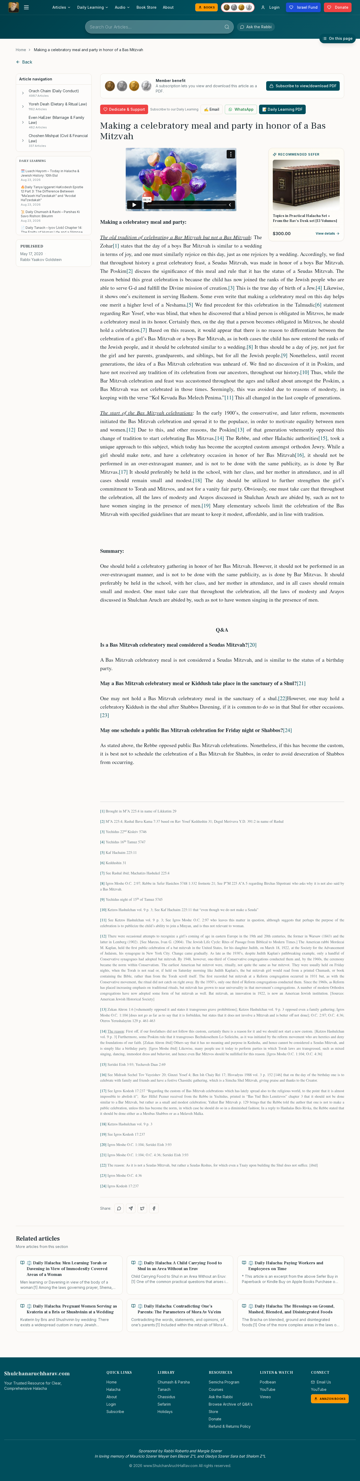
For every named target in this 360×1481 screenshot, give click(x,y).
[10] (304, 372)
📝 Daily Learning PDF (282, 109)
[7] (144, 329)
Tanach (164, 1389)
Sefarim (164, 1404)
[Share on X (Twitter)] (142, 1208)
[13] (239, 429)
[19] (206, 505)
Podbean (268, 1382)
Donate (215, 1419)
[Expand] (23, 93)
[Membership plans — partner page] (238, 7)
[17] (123, 471)
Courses (216, 1389)
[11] (229, 397)
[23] (104, 715)
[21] (301, 683)
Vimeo (265, 1397)
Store (213, 1411)
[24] (287, 730)
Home (21, 49)
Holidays (165, 1411)
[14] (219, 438)
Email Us (324, 1382)
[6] (318, 304)
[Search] (227, 27)
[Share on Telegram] (130, 1208)
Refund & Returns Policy (230, 1426)
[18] (197, 480)
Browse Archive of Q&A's (230, 1404)
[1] (116, 245)
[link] (88, 49)
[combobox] (159, 26)
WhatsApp (244, 109)
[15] (322, 438)
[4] (319, 287)
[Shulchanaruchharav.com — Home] (13, 7)
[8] (250, 346)
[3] (231, 287)
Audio (120, 7)
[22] (282, 698)
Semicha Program (224, 1382)
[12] (131, 429)
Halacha (113, 1389)
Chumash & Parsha (174, 1382)
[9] (284, 355)
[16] (299, 454)
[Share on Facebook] (154, 1208)
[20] (252, 644)
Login (111, 1404)
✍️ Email (211, 109)
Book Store (147, 7)
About (168, 7)
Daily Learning (90, 7)
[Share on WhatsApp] (119, 1208)
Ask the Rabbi (221, 1397)
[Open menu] (26, 7)
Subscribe (115, 1411)
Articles (59, 7)
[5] (190, 304)
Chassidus (166, 1397)
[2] (130, 270)
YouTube (267, 1389)
